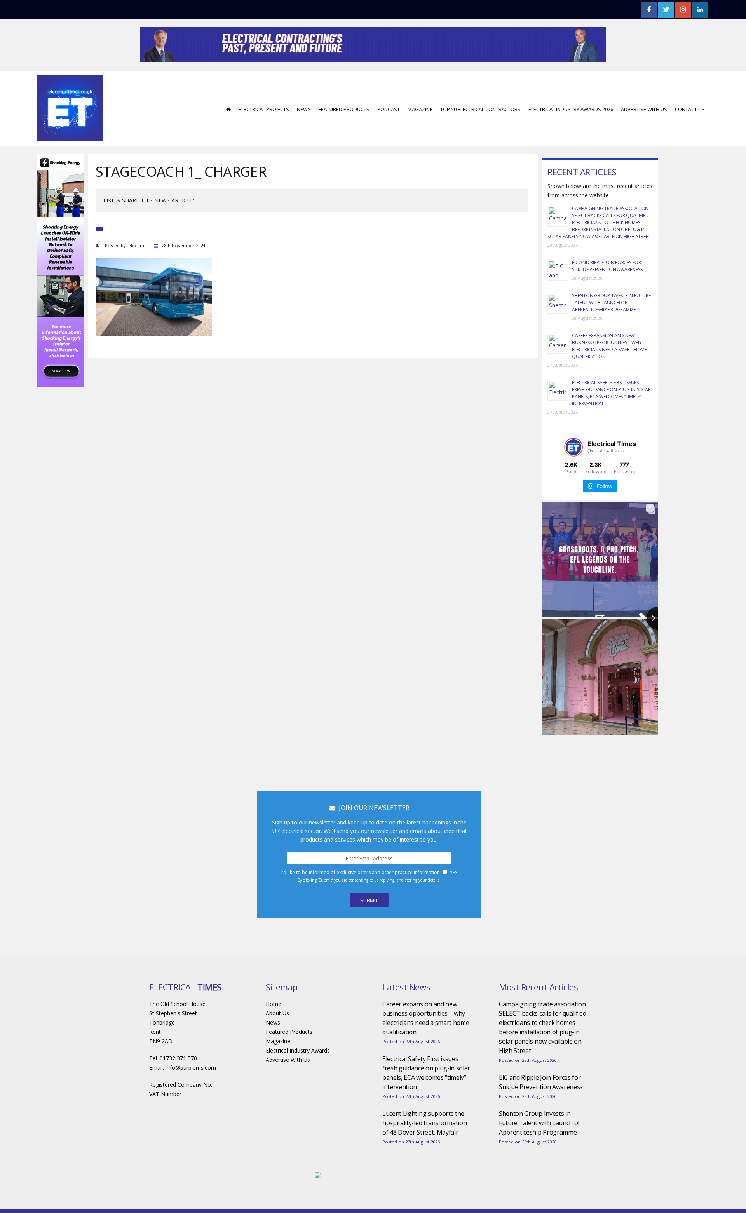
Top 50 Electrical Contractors (480, 132)
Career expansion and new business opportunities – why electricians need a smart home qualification (609, 369)
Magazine (420, 132)
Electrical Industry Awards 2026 (570, 132)
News (304, 132)
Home (273, 1027)
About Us (277, 1036)
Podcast (388, 132)
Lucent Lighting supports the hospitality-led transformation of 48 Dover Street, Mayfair (424, 1146)
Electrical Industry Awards (298, 1073)
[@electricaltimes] (573, 470)
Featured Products (344, 132)
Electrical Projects (264, 132)
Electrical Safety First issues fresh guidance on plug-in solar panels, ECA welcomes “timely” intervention (611, 416)
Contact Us (690, 132)
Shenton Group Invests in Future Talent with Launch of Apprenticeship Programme (611, 325)
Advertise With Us (644, 132)
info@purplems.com (191, 1090)
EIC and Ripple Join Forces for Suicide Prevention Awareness (607, 289)
